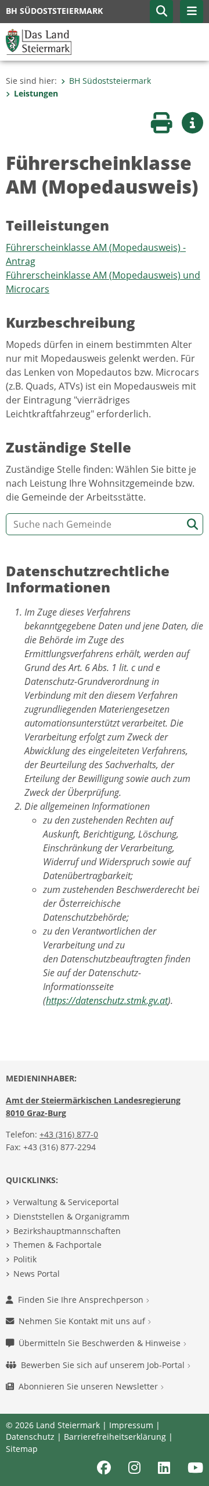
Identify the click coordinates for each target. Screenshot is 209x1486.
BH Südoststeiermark (110, 80)
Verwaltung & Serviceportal (66, 1201)
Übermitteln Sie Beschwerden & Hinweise (101, 1342)
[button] (161, 11)
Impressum (131, 1425)
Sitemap (22, 1448)
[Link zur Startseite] (38, 41)
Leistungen (36, 93)
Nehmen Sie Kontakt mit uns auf (83, 1320)
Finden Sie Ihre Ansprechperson (82, 1299)
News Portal (36, 1273)
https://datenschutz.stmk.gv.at (107, 1000)
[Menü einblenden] (191, 11)
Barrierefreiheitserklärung (115, 1436)
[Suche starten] (192, 524)
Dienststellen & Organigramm (71, 1216)
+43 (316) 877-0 (68, 1134)
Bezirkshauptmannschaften (67, 1230)
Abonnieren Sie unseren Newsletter (89, 1386)
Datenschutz (30, 1436)
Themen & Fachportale (57, 1244)
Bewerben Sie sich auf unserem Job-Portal (104, 1364)
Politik (25, 1259)
